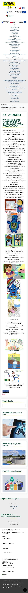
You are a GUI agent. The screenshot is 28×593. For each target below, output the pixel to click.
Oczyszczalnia (14, 41)
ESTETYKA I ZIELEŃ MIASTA (14, 74)
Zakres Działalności (14, 68)
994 (14, 508)
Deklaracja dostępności (7, 565)
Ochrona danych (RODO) (14, 36)
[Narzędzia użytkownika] (23, 131)
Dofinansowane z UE (14, 86)
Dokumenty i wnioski (14, 30)
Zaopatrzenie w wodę (15, 50)
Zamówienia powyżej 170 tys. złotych (14, 91)
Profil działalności (15, 45)
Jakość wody (15, 48)
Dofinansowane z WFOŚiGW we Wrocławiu (14, 88)
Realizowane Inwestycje (14, 72)
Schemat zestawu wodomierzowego (14, 57)
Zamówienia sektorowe (14, 94)
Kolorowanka (15, 47)
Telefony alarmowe (14, 101)
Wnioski (15, 100)
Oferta (14, 69)
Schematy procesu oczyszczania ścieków (14, 42)
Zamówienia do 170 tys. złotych (14, 92)
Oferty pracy (15, 29)
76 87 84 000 (14, 506)
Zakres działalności (14, 75)
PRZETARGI (14, 89)
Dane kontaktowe (15, 98)
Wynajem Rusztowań (15, 71)
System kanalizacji (14, 53)
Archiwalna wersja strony (8, 567)
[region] (14, 559)
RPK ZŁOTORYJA (15, 27)
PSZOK (14, 79)
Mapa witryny (5, 561)
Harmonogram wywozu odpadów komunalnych (15, 80)
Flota (15, 38)
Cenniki (14, 35)
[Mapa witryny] (15, 8)
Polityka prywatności (7, 562)
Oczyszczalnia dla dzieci (14, 44)
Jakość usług (15, 51)
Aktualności (14, 66)
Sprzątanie (14, 77)
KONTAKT (14, 95)
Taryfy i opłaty (14, 32)
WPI (15, 59)
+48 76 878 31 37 (7, 553)
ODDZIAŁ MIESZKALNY (14, 65)
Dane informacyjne (14, 97)
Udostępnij (5, 390)
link (9, 7)
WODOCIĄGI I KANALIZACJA (14, 39)
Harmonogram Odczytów (15, 63)
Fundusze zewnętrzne (15, 85)
